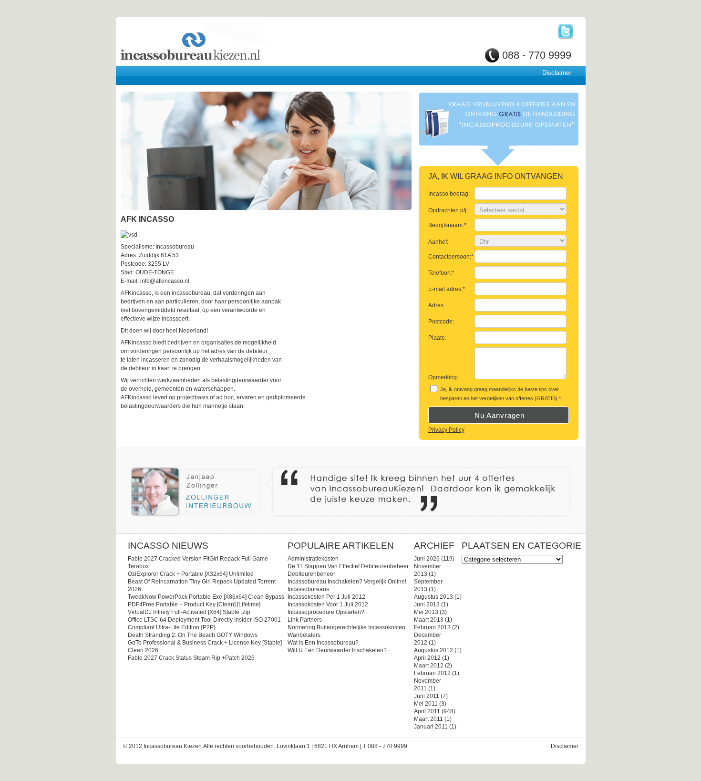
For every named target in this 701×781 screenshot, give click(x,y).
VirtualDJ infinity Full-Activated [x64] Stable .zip (189, 612)
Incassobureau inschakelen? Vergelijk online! (347, 581)
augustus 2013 (433, 597)
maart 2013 (428, 619)
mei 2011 (426, 703)
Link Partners (305, 619)
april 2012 (427, 658)
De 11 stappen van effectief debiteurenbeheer (348, 566)
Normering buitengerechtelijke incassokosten (346, 627)
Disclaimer (556, 72)
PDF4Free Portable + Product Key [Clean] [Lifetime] (194, 604)
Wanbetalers (304, 635)
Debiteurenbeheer (311, 574)
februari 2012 (432, 673)
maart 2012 (428, 665)
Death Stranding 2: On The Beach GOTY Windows (193, 635)
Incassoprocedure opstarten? (326, 612)
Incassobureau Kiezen (223, 42)
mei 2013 (426, 612)
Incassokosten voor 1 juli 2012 (328, 604)
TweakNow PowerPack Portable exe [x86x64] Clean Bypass (206, 597)
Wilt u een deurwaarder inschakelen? (337, 650)
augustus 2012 (433, 650)
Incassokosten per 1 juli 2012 (326, 597)
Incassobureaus (308, 589)
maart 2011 (428, 719)
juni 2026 (427, 558)
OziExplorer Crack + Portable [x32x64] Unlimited (191, 574)
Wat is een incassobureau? (323, 642)
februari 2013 (432, 627)
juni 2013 (427, 604)
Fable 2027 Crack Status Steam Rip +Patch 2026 (191, 658)
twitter (565, 31)
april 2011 (427, 711)
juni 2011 (426, 696)
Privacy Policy (446, 430)
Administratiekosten (313, 558)
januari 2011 (431, 726)
